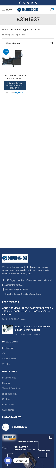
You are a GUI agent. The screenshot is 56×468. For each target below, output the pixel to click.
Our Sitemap (8, 409)
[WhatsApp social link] (36, 3)
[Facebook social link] (19, 3)
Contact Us (7, 399)
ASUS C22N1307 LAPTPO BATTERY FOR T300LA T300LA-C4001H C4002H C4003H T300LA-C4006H (28, 311)
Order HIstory (9, 358)
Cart (4, 353)
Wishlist (6, 364)
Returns (6, 382)
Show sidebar (13, 43)
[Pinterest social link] (28, 3)
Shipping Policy (9, 393)
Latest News (8, 404)
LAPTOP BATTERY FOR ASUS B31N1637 (15, 77)
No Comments (20, 319)
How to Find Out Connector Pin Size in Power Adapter (33, 328)
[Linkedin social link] (32, 3)
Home (5, 29)
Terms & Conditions (12, 388)
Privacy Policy (9, 377)
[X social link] (23, 3)
